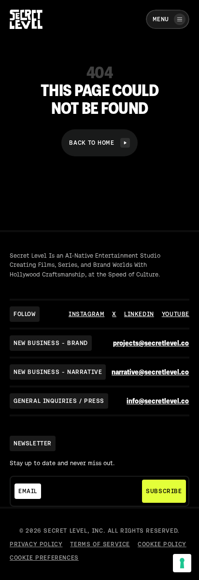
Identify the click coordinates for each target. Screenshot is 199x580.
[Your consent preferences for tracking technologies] (182, 563)
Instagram (86, 314)
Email (27, 491)
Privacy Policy (36, 544)
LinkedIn (139, 314)
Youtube (175, 314)
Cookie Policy (162, 544)
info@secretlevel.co (158, 401)
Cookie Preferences (44, 557)
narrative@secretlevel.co (150, 372)
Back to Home (91, 142)
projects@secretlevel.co (151, 343)
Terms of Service (100, 544)
